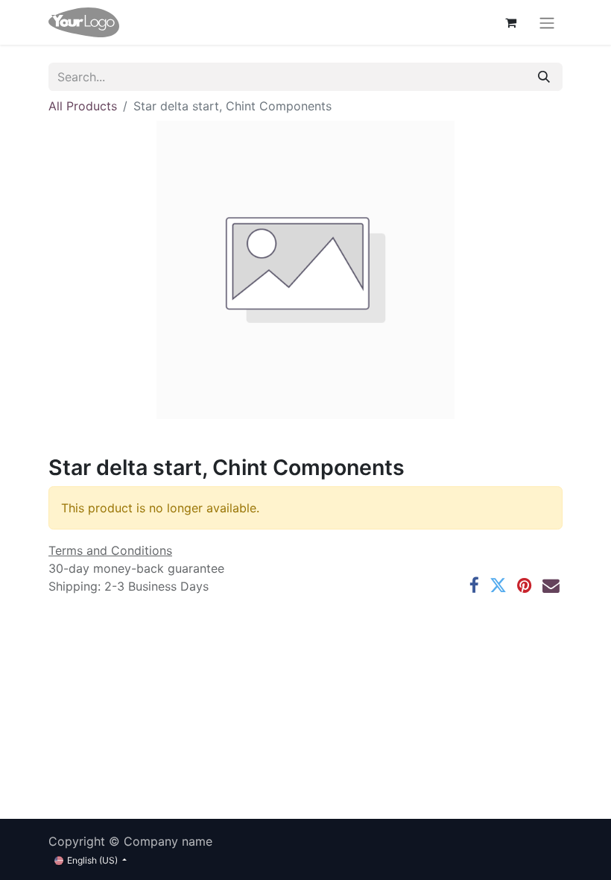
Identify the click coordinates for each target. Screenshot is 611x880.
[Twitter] (498, 585)
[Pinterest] (524, 585)
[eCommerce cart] (510, 22)
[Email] (551, 585)
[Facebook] (474, 585)
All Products (82, 105)
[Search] (544, 77)
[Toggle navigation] (547, 22)
